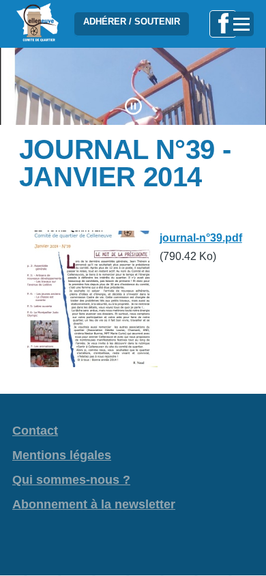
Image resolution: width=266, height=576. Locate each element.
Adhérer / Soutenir (131, 21)
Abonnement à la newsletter (93, 504)
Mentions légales (61, 455)
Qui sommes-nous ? (71, 480)
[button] (133, 105)
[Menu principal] (241, 24)
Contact (35, 430)
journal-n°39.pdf (201, 238)
